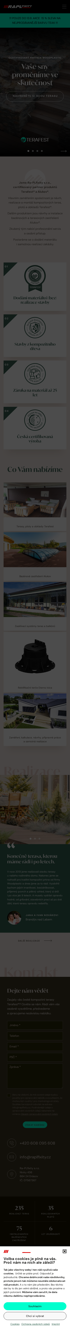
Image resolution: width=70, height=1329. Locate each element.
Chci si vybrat (35, 1316)
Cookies (15, 1324)
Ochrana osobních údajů (35, 1324)
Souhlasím (35, 1306)
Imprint (56, 1324)
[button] (64, 1251)
